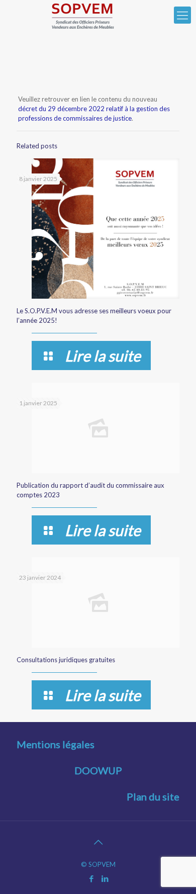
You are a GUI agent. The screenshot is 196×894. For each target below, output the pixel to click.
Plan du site (153, 796)
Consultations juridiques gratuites (66, 660)
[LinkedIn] (105, 878)
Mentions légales (55, 744)
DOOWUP (98, 770)
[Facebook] (91, 878)
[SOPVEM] (83, 15)
